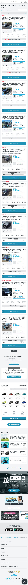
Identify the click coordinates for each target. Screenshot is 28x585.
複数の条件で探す (14, 418)
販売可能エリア (4, 544)
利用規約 (3, 559)
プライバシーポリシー (5, 563)
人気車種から (5, 389)
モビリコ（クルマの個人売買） (6, 537)
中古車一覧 (16, 537)
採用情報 (3, 552)
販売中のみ (5, 9)
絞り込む (24, 582)
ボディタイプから (13, 389)
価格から (22, 389)
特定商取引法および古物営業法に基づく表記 (9, 566)
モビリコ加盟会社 (4, 555)
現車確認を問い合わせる (11, 45)
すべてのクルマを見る (14, 424)
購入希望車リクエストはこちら (14, 376)
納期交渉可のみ (11, 9)
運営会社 (3, 548)
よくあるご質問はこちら (14, 507)
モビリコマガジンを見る (14, 467)
